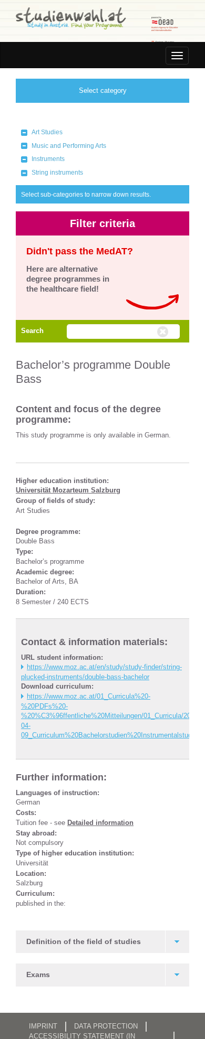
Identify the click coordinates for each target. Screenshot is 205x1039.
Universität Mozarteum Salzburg (68, 490)
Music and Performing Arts (69, 145)
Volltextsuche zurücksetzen (164, 332)
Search (32, 331)
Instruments (48, 159)
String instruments (57, 172)
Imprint (43, 1026)
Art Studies (47, 132)
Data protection (106, 1026)
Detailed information (100, 823)
